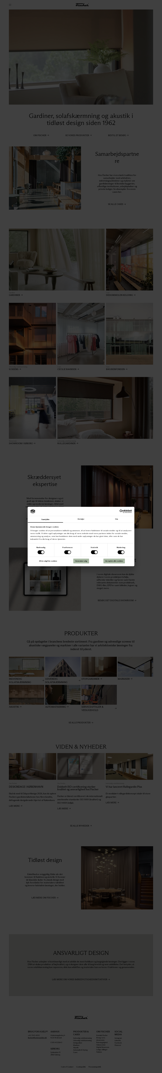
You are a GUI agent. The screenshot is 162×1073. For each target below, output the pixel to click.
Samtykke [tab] (45, 519)
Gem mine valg (81, 561)
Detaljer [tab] (81, 519)
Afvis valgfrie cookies (48, 561)
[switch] (67, 552)
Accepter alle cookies (114, 561)
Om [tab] (116, 519)
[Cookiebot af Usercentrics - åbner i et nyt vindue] (121, 511)
